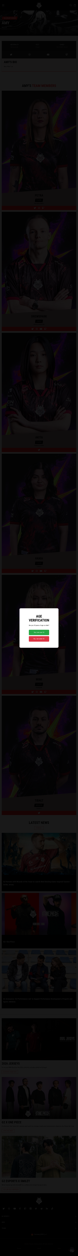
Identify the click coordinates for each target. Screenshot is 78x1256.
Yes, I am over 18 (39, 632)
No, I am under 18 (39, 639)
